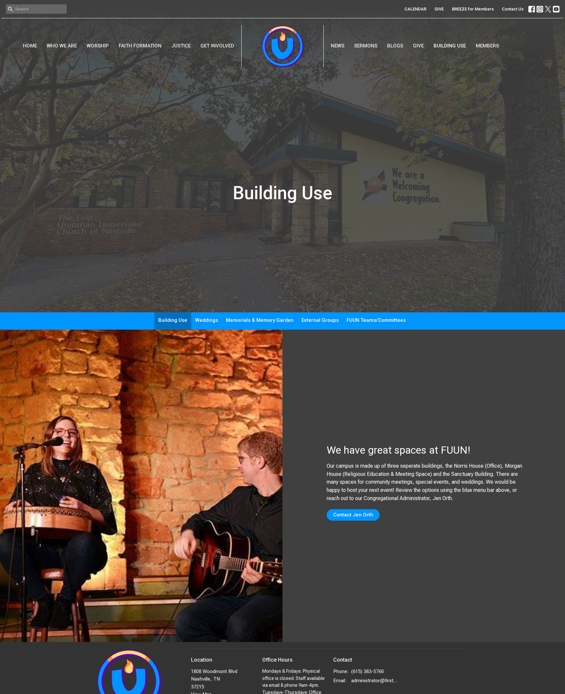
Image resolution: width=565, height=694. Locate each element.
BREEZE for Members (473, 9)
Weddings (206, 320)
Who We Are (62, 46)
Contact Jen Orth (353, 515)
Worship (98, 46)
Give (418, 46)
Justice (181, 46)
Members (487, 46)
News (337, 46)
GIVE (439, 9)
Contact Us (512, 9)
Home (30, 46)
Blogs (395, 46)
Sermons (365, 46)
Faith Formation (140, 46)
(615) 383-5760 (367, 671)
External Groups (320, 320)
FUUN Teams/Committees (376, 320)
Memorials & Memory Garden (260, 320)
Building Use (450, 46)
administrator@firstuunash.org (374, 681)
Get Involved (217, 46)
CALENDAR (415, 9)
